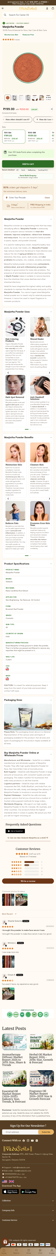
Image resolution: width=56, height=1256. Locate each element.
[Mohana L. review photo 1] (8, 961)
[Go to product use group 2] (30, 429)
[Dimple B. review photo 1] (8, 993)
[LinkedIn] (36, 1140)
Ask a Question (16, 831)
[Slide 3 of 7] (21, 98)
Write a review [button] (28, 881)
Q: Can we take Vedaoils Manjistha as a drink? (27, 838)
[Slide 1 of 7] (8, 98)
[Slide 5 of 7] (35, 98)
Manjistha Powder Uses (17, 311)
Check (47, 198)
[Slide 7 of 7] (48, 98)
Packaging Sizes (13, 700)
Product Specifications (16, 563)
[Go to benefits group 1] (27, 555)
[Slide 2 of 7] (14, 98)
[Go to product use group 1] (27, 429)
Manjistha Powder (14, 219)
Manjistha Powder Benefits (18, 437)
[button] (8, 39)
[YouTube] (32, 1140)
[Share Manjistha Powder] (51, 109)
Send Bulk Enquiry (28, 175)
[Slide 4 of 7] (28, 98)
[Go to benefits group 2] (30, 555)
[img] (7, 927)
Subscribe (46, 1132)
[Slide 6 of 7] (41, 98)
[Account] (47, 8)
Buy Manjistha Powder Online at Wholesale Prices (21, 754)
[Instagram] (28, 1140)
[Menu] (2, 8)
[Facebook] (23, 1140)
